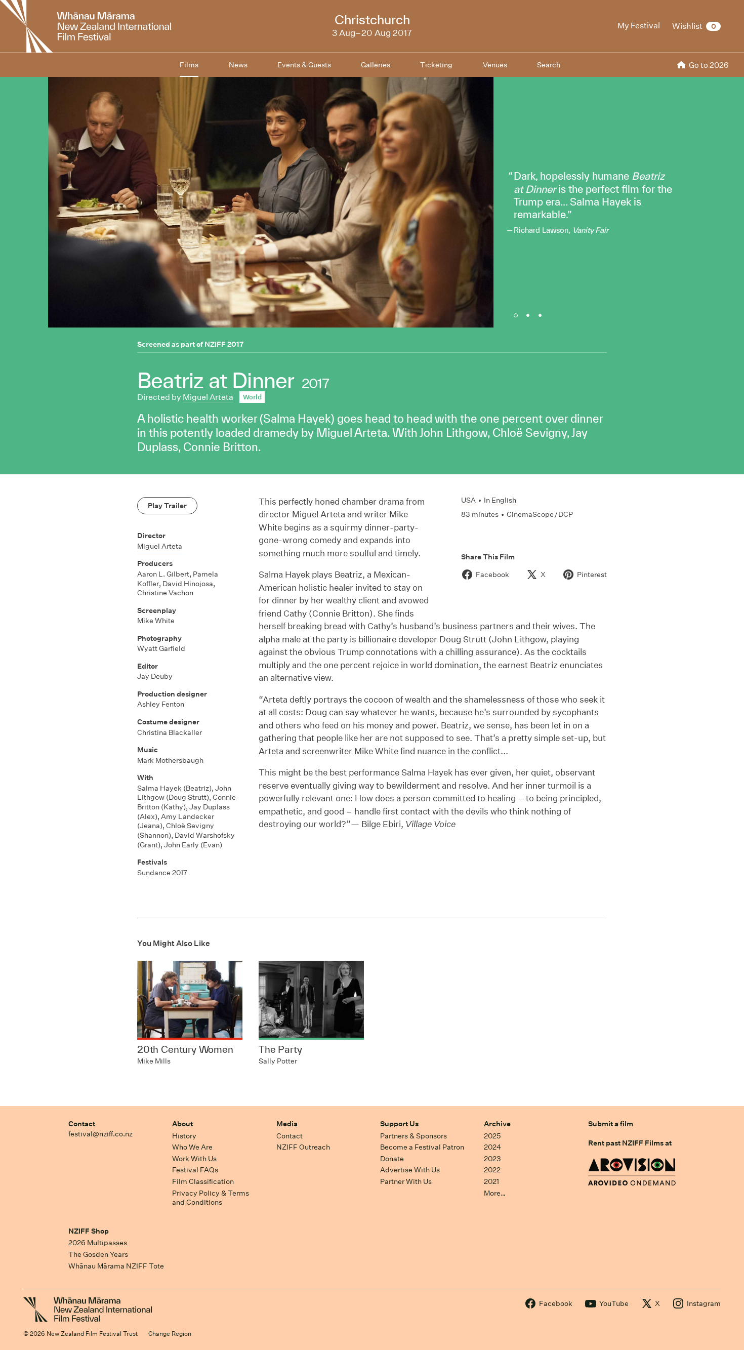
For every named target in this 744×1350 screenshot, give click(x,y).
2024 (492, 1147)
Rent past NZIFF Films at (630, 1143)
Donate (392, 1158)
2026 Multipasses (97, 1242)
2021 (491, 1181)
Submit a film (610, 1123)
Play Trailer (167, 505)
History (184, 1135)
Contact (81, 1123)
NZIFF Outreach (303, 1147)
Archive (497, 1123)
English (503, 500)
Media (287, 1123)
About (182, 1123)
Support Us (399, 1123)
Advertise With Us (410, 1169)
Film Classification (203, 1181)
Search (548, 64)
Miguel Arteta (208, 397)
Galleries (375, 64)
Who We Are (192, 1147)
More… (495, 1193)
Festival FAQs (195, 1169)
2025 (492, 1135)
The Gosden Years (98, 1254)
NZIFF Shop (88, 1231)
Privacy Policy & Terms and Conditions (210, 1198)
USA (468, 500)
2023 (492, 1158)
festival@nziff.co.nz (100, 1133)
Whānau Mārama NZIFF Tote (116, 1266)
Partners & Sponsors (413, 1135)
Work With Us (194, 1158)
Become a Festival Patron (422, 1147)
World (252, 397)
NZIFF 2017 (223, 344)
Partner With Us (406, 1181)
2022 (492, 1169)
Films (189, 64)
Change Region (169, 1333)
